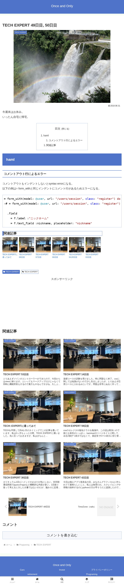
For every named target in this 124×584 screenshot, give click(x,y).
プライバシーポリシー (101, 570)
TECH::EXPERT (12, 272)
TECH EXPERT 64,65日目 (75, 255)
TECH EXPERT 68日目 (25, 255)
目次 (57, 128)
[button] (114, 457)
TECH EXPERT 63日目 (92, 255)
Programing (91, 574)
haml (46, 135)
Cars (22, 570)
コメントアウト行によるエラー (66, 140)
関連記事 (51, 145)
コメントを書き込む (62, 535)
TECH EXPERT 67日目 (42, 255)
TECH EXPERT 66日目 (58, 255)
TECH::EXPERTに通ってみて (9, 255)
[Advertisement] (62, 303)
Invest (62, 570)
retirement (32, 574)
